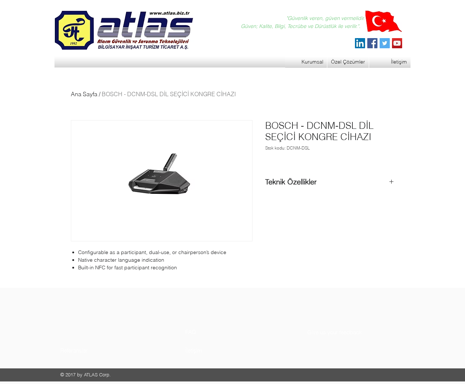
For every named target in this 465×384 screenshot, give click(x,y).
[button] (87, 350)
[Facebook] (372, 43)
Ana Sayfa (84, 94)
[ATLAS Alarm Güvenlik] (360, 43)
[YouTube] (397, 43)
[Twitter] (385, 43)
